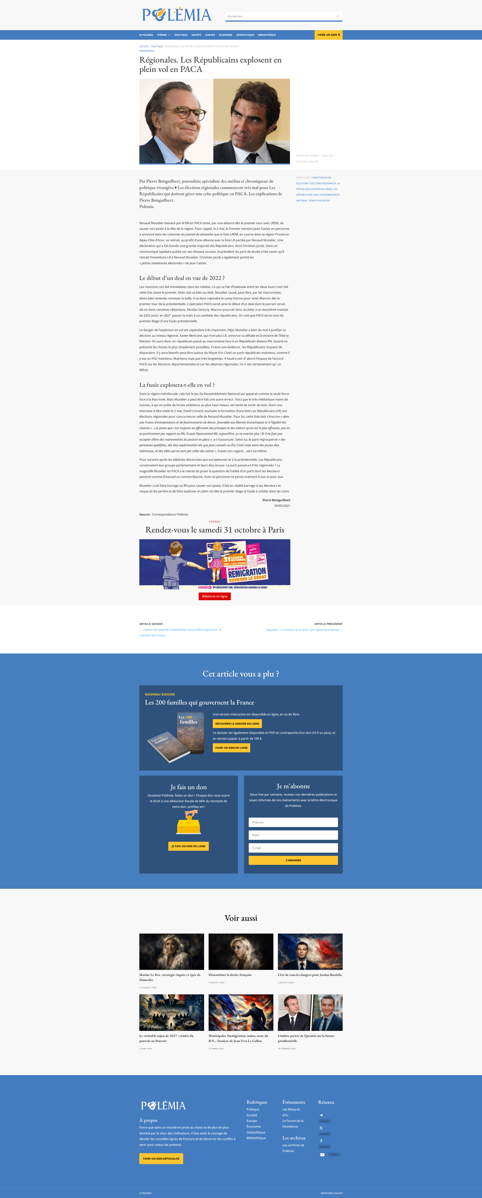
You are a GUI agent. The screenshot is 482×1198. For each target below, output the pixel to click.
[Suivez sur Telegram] (321, 1115)
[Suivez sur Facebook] (321, 1141)
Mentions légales (332, 1193)
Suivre (324, 1121)
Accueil (144, 46)
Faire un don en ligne (231, 747)
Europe (210, 35)
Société (196, 35)
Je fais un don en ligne (188, 846)
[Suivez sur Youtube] (322, 1155)
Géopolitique (245, 35)
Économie (225, 35)
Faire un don (327, 35)
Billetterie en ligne (214, 596)
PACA (316, 194)
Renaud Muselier (319, 200)
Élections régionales (323, 183)
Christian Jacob (321, 177)
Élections (302, 183)
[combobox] (284, 16)
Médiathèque (267, 35)
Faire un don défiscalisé (161, 1158)
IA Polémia (146, 35)
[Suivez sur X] (321, 1128)
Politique (181, 35)
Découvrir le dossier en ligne (237, 723)
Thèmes (162, 35)
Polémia (314, 155)
